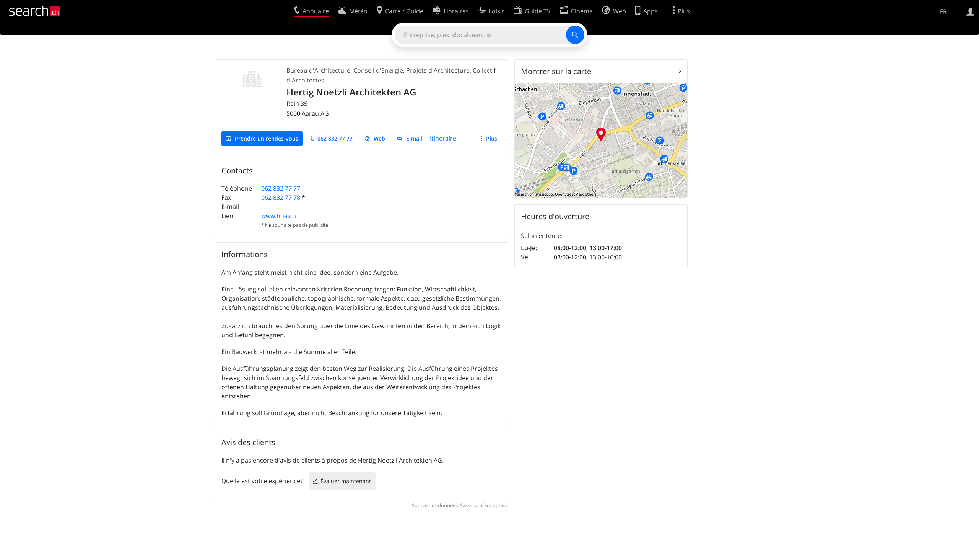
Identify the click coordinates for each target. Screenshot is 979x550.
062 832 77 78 (280, 197)
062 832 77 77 (335, 138)
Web (379, 138)
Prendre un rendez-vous (266, 138)
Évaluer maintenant (345, 481)
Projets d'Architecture (438, 70)
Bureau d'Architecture (318, 70)
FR (943, 11)
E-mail (414, 138)
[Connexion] (970, 11)
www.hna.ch (278, 216)
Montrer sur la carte (556, 71)
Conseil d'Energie (378, 70)
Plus (491, 138)
